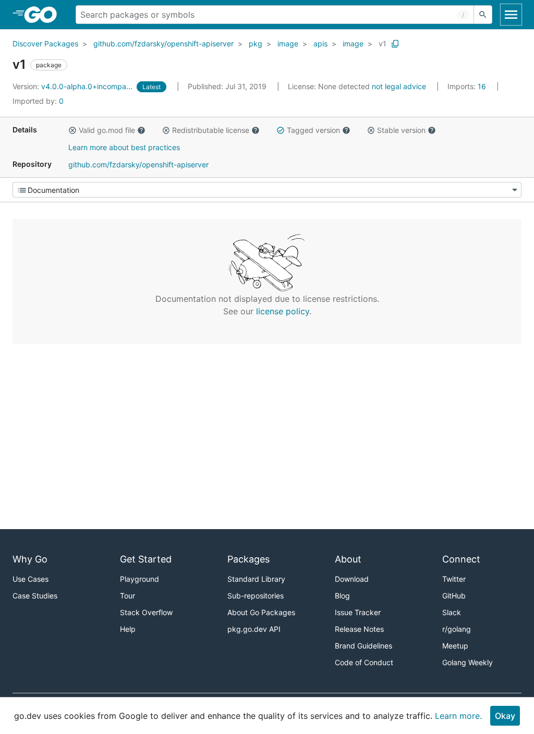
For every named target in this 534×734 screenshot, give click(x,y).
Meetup (455, 645)
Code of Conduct (364, 662)
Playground (139, 578)
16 (467, 86)
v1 (382, 43)
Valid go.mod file (107, 130)
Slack (451, 612)
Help (128, 629)
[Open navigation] (511, 14)
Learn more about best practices (124, 147)
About (348, 559)
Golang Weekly (467, 662)
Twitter (454, 578)
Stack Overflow (146, 612)
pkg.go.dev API (254, 629)
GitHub (454, 595)
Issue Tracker (358, 612)
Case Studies (35, 595)
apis (320, 43)
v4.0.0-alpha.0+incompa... (74, 86)
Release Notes (359, 629)
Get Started (146, 559)
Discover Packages (45, 43)
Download (352, 578)
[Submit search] (483, 14)
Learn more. (458, 716)
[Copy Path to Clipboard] (395, 43)
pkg (255, 43)
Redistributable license (210, 130)
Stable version (401, 130)
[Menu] (267, 190)
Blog (342, 595)
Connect (461, 559)
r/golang (456, 629)
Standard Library (256, 578)
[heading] (44, 14)
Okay (505, 716)
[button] (72, 130)
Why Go (30, 559)
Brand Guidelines (363, 645)
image (287, 43)
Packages (248, 559)
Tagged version (313, 130)
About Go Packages (261, 612)
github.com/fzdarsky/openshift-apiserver (163, 43)
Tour (127, 595)
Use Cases (30, 578)
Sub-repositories (255, 595)
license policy (282, 311)
